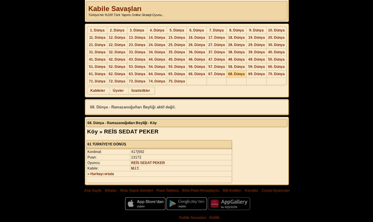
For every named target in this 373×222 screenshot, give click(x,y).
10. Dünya (276, 30)
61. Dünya (97, 74)
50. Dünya (276, 59)
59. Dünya (256, 67)
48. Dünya (236, 59)
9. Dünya (256, 30)
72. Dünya (117, 81)
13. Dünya (137, 38)
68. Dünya (236, 74)
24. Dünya (157, 45)
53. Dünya (137, 67)
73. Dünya (137, 81)
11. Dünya (97, 38)
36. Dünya (197, 52)
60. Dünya (276, 67)
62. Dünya (117, 74)
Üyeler (118, 91)
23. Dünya (137, 45)
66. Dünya (197, 74)
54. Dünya (157, 67)
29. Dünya (256, 45)
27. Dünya (216, 45)
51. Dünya (97, 67)
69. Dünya (256, 74)
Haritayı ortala (102, 174)
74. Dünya (157, 81)
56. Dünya (197, 67)
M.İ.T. (135, 168)
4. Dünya (157, 30)
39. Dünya (256, 52)
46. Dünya (197, 59)
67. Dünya (216, 74)
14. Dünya (157, 38)
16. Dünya (197, 38)
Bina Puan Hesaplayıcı (200, 190)
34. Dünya (157, 52)
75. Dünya (176, 81)
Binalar (111, 190)
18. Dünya (236, 38)
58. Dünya (236, 67)
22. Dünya (117, 45)
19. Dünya (256, 38)
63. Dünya (137, 74)
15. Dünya (176, 38)
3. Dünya (137, 30)
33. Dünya (137, 52)
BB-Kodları (232, 190)
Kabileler (97, 91)
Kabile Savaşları (115, 9)
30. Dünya (276, 45)
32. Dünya (117, 52)
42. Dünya (117, 59)
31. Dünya (97, 52)
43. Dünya (137, 59)
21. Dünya (97, 45)
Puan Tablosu (167, 190)
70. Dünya (276, 74)
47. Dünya (216, 59)
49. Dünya (256, 59)
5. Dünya (177, 30)
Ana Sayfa (92, 190)
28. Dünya (236, 45)
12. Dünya (117, 38)
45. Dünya (176, 59)
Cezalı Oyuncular (276, 190)
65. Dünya (176, 74)
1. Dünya (97, 30)
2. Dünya (117, 30)
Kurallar (251, 190)
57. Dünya (216, 67)
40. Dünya (276, 52)
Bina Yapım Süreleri (136, 190)
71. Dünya (97, 81)
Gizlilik (214, 218)
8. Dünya (236, 30)
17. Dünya (216, 38)
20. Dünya (276, 38)
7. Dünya (216, 30)
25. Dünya (176, 45)
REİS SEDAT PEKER (148, 163)
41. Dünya (97, 59)
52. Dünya (117, 67)
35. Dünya (176, 52)
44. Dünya (157, 59)
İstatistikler (140, 91)
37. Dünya (216, 52)
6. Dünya (196, 30)
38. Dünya (236, 52)
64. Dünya (157, 74)
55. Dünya (176, 67)
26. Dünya (197, 45)
